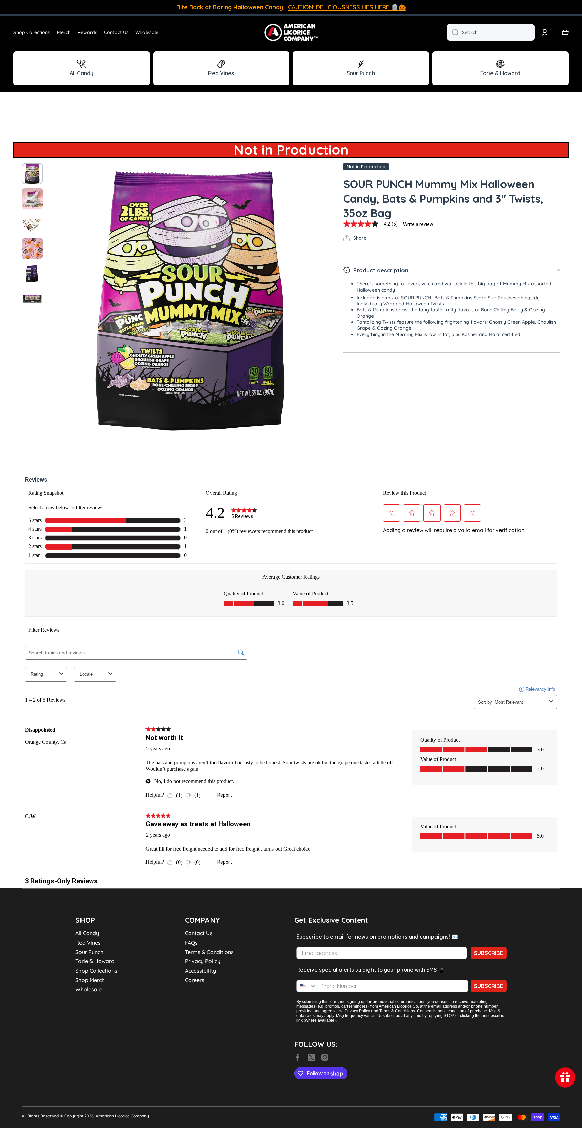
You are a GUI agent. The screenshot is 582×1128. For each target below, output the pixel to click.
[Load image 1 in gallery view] (32, 173)
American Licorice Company (122, 1115)
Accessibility (200, 970)
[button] (565, 32)
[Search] (453, 32)
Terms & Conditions (209, 952)
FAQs (191, 942)
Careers (194, 980)
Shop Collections (96, 970)
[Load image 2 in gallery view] (32, 198)
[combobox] (491, 32)
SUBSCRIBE (488, 953)
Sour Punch (89, 952)
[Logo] (291, 32)
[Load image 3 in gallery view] (32, 223)
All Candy (87, 933)
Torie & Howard (95, 961)
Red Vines (88, 942)
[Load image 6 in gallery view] (32, 298)
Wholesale (88, 989)
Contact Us (199, 933)
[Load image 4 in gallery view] (32, 248)
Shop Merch (90, 980)
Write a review (418, 224)
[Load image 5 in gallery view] (32, 273)
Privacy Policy (202, 961)
